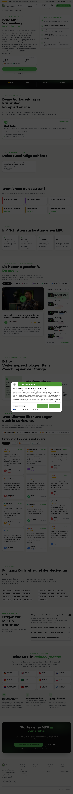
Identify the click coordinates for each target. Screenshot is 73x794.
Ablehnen (42, 406)
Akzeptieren (54, 406)
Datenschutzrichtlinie (18, 404)
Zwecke (16, 406)
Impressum (25, 404)
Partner (23, 406)
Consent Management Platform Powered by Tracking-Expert (26, 409)
